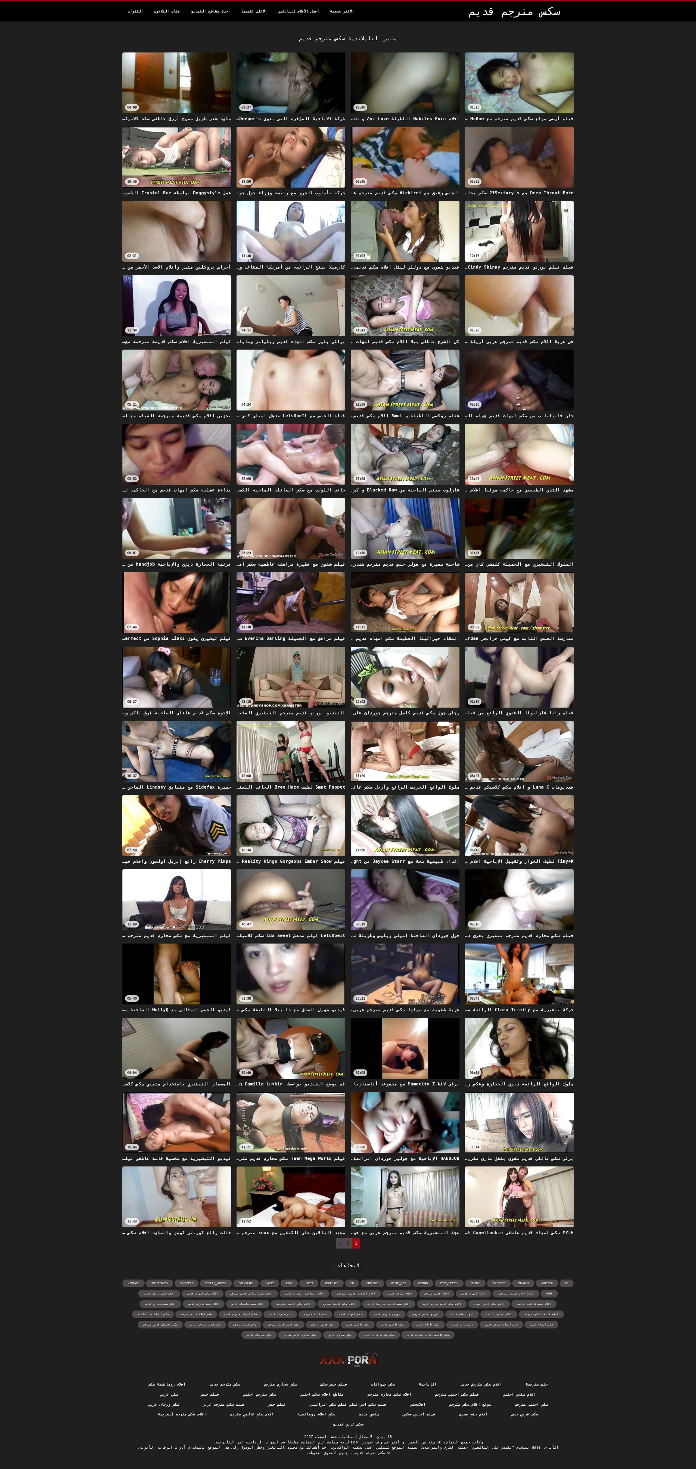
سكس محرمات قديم (259, 1334)
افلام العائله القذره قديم (304, 1293)
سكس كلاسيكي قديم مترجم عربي (428, 1334)
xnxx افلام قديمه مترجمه (516, 1293)
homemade (331, 1283)
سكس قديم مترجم (244, 1324)
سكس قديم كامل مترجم (283, 1324)
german (423, 1283)
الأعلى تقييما (254, 11)
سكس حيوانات (383, 1384)
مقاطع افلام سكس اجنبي (322, 1394)
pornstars (246, 1283)
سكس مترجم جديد (224, 1384)
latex (309, 1283)
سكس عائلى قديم (392, 1324)
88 (566, 1283)
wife (549, 1293)
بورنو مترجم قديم (387, 1314)
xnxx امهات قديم (473, 1293)
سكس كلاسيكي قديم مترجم (160, 1324)
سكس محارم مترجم (280, 1384)
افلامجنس (417, 1404)
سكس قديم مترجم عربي (205, 1324)
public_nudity (215, 1283)
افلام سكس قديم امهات (489, 1303)
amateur (547, 1283)
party (270, 1283)
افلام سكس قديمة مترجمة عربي (389, 1303)
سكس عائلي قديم (357, 1324)
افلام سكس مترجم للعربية (182, 1414)
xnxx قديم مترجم (436, 1293)
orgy (289, 1283)
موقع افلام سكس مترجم (470, 1404)
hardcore (372, 1283)
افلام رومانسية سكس (167, 1384)
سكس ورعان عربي (163, 1404)
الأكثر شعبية (342, 11)
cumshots (498, 1283)
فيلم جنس (210, 1394)
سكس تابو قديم (462, 1324)
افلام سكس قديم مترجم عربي (441, 1303)
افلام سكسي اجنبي (519, 1394)
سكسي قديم (368, 1414)
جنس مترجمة (537, 1384)
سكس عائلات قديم (428, 1324)
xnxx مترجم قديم (400, 1293)
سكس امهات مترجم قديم (501, 1324)
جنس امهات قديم (350, 1314)
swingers (186, 1283)
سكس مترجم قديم (368, 1453)
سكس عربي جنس (525, 1414)
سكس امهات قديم (541, 1324)
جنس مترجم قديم (280, 1314)
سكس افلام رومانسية (316, 1414)
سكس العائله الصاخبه (153, 1314)
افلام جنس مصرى (473, 1414)
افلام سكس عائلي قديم (159, 1293)
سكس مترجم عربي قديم (378, 1334)
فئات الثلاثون (167, 11)
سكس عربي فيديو (348, 1424)
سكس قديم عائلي (322, 1324)
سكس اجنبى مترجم (531, 1404)
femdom (475, 1283)
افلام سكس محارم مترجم (389, 1394)
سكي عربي (169, 1394)
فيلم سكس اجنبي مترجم (457, 1394)
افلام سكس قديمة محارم (339, 1303)
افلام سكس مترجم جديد (481, 1384)
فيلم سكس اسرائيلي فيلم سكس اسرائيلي (348, 1404)
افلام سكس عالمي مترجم (252, 1414)
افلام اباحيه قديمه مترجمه (355, 1293)
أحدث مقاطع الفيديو (210, 11)
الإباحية (427, 1384)
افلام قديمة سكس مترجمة (541, 1314)
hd (352, 1283)
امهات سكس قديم (462, 1314)
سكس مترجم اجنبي (259, 1394)
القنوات (135, 11)
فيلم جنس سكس (334, 1384)
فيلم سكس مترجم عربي (223, 1404)
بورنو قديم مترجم (425, 1314)
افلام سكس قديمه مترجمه (293, 1303)
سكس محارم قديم (339, 1334)
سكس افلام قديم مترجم (196, 1314)
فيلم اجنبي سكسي (419, 1414)
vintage (133, 1283)
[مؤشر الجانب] (348, 1359)
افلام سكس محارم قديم (160, 1303)
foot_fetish (449, 1283)
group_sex (398, 1283)
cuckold (523, 1283)
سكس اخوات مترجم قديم (240, 1314)
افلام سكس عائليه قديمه (534, 1303)
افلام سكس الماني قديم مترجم (251, 1293)
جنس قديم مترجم (315, 1314)
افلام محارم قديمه (499, 1314)
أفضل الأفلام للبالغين (298, 11)
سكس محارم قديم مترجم (300, 1334)
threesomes (159, 1283)
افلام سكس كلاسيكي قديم (247, 1303)
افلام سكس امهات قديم (202, 1293)
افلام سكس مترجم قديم (203, 1303)
